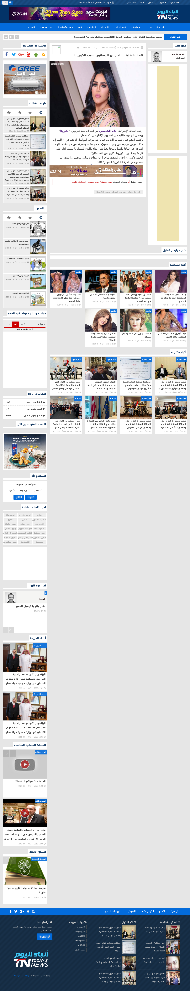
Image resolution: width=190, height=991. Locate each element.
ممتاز (37, 491)
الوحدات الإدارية (10, 533)
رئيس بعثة (10, 515)
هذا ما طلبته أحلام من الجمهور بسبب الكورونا (118, 192)
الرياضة (92, 27)
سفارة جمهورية (39, 520)
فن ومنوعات (80, 931)
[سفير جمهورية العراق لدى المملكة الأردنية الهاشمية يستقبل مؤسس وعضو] (129, 984)
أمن (80, 27)
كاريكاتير (81, 945)
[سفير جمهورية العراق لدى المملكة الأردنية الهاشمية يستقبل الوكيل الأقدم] (129, 938)
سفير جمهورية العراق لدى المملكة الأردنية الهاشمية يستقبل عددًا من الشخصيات (118, 37)
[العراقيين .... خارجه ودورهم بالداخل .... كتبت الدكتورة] (173, 969)
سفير (39, 515)
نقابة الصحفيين (25, 533)
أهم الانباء (120, 27)
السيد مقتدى (25, 515)
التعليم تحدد (39, 528)
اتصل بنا (43, 937)
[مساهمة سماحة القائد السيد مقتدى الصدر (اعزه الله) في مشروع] (129, 954)
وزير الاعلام (10, 528)
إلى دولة (39, 524)
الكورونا (64, 130)
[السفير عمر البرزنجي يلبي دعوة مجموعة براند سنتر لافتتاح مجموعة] (173, 984)
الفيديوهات (47, 27)
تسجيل (150, 2)
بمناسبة (39, 542)
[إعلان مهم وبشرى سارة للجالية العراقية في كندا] (173, 938)
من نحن (148, 27)
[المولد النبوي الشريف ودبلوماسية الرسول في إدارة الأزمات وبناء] (129, 969)
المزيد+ (31, 27)
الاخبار (162, 911)
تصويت (30, 497)
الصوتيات (130, 911)
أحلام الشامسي (108, 130)
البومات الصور (112, 911)
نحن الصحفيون (25, 528)
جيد (11, 491)
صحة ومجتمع (80, 940)
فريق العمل (80, 950)
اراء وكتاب (81, 927)
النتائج (19, 497)
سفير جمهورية (39, 537)
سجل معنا (136, 182)
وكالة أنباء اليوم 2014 (20, 975)
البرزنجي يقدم (25, 537)
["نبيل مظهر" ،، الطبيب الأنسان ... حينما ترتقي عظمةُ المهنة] (173, 954)
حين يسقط (39, 533)
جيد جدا (24, 491)
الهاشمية (24, 542)
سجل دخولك (120, 182)
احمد (42, 599)
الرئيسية (173, 2)
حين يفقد (24, 524)
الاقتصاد (105, 27)
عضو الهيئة (10, 524)
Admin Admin (178, 54)
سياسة (136, 27)
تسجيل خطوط (10, 537)
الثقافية (81, 936)
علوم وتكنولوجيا (65, 27)
